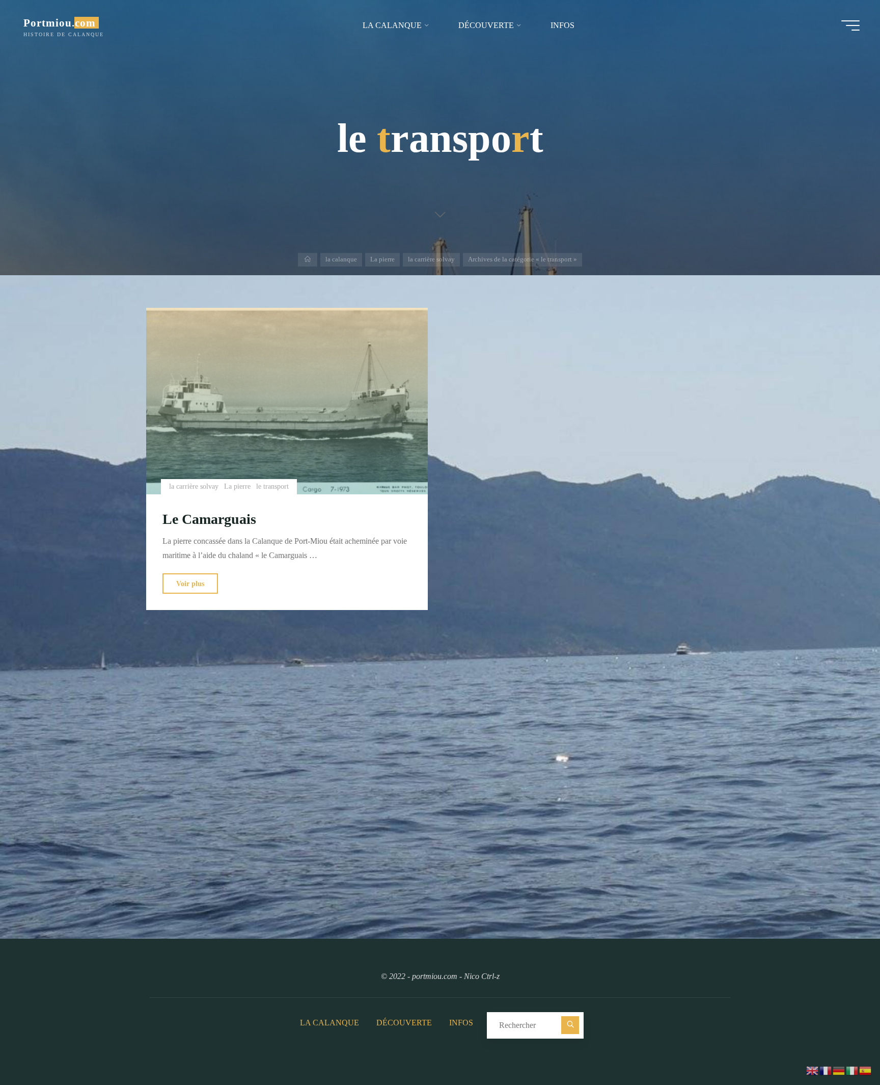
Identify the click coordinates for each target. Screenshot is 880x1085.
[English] (812, 1069)
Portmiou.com (59, 23)
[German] (839, 1069)
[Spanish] (865, 1069)
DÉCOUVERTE (404, 1022)
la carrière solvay (431, 259)
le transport (272, 486)
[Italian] (852, 1069)
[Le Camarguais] (287, 401)
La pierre (382, 259)
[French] (826, 1069)
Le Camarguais (209, 519)
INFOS (461, 1022)
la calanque (341, 259)
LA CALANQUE (329, 1022)
